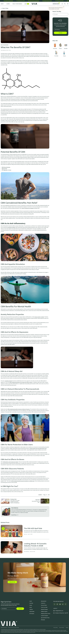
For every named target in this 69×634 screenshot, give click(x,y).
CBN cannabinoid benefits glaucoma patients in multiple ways (22, 481)
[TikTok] (63, 604)
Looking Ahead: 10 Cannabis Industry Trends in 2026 (35, 544)
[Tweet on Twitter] (46, 494)
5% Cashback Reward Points (30, 0)
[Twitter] (54, 604)
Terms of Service (61, 627)
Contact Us (43, 603)
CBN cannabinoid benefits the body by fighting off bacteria (19, 409)
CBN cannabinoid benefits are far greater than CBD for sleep (20, 382)
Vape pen (5, 170)
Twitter (21, 512)
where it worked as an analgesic (28, 208)
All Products (31, 613)
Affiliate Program (44, 611)
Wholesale (43, 619)
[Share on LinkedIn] (44, 494)
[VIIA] (34, 4)
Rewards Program (44, 609)
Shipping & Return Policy (45, 613)
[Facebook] (65, 604)
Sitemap (67, 627)
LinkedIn (26, 512)
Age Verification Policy (45, 617)
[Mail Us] (48, 494)
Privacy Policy (55, 627)
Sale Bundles (31, 611)
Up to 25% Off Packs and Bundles (17, 0)
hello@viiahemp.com (59, 610)
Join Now (60, 32)
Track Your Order (44, 607)
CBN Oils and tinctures (6, 167)
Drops (30, 607)
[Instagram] (57, 604)
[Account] (62, 3)
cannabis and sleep (8, 380)
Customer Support (44, 615)
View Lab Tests (44, 605)
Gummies (31, 603)
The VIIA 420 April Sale (33, 528)
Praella (18, 627)
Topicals (31, 609)
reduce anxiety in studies (39, 316)
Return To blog (5, 8)
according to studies (11, 227)
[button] (2, 3)
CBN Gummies (4, 168)
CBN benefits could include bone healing (10, 461)
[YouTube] (60, 604)
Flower (30, 605)
